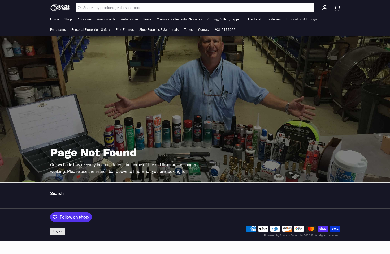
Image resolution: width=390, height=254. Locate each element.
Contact (204, 30)
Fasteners (274, 19)
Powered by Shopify (277, 235)
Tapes (188, 30)
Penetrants (58, 30)
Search (57, 193)
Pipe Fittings (125, 30)
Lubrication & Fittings (301, 19)
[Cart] (335, 8)
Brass (147, 19)
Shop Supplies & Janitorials (159, 30)
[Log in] (323, 8)
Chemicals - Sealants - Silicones (179, 19)
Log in (57, 231)
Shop (68, 19)
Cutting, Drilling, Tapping (224, 19)
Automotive (129, 19)
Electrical (254, 19)
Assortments (106, 19)
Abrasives (84, 19)
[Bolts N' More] (60, 8)
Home (54, 19)
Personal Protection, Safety (90, 30)
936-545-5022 (225, 30)
